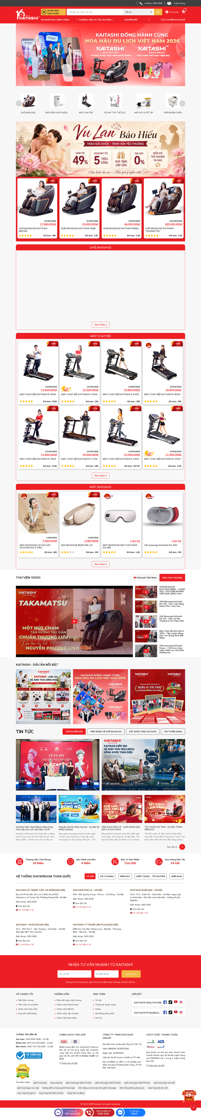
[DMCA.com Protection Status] (23, 1071)
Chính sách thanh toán (67, 1004)
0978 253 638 (33, 1043)
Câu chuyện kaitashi (173, 19)
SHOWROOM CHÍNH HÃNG (55, 19)
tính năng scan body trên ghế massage (97, 1088)
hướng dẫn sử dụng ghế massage (58, 1088)
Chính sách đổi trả (65, 1009)
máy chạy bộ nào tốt (158, 1088)
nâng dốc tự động (75, 1093)
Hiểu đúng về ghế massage (105, 731)
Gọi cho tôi (131, 974)
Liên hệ (98, 1017)
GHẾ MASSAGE (100, 247)
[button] (182, 54)
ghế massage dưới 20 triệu (108, 1082)
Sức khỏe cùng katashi (142, 731)
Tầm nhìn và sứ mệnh (28, 1004)
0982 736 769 (33, 1046)
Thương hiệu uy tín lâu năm (95, 19)
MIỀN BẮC (125, 876)
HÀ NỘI (90, 876)
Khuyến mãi (131, 19)
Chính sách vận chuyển (67, 1013)
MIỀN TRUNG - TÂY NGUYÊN (150, 876)
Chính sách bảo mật (27, 1009)
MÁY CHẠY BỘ (100, 336)
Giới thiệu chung (25, 1000)
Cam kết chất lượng (27, 1013)
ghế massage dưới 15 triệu (79, 1082)
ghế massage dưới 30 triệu (137, 1082)
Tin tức (98, 1000)
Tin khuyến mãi (74, 731)
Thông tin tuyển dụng (105, 1004)
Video (98, 1009)
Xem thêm (100, 324)
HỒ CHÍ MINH (107, 876)
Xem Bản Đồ (24, 906)
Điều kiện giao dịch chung (69, 1000)
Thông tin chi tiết (69, 1063)
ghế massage (40, 1082)
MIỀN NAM (176, 876)
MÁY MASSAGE (100, 487)
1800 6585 (32, 901)
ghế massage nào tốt (164, 1082)
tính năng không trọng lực (132, 1088)
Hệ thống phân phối (104, 1013)
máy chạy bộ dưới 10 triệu (51, 1093)
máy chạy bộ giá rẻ (26, 1093)
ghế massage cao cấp (28, 1088)
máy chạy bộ (56, 1082)
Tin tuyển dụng (173, 731)
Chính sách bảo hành (67, 1017)
